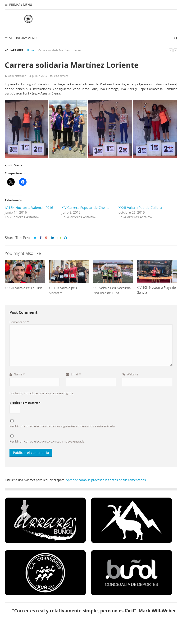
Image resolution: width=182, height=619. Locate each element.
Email (75, 374)
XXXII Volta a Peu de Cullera (140, 207)
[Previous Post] (171, 50)
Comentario (19, 322)
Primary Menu (20, 5)
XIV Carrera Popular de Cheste (85, 207)
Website (132, 374)
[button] (26, 128)
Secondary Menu (22, 38)
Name (19, 374)
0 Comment (61, 75)
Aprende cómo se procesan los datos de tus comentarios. (106, 480)
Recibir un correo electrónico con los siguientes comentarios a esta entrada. (62, 426)
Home (30, 50)
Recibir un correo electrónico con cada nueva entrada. (47, 441)
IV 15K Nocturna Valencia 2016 (29, 207)
